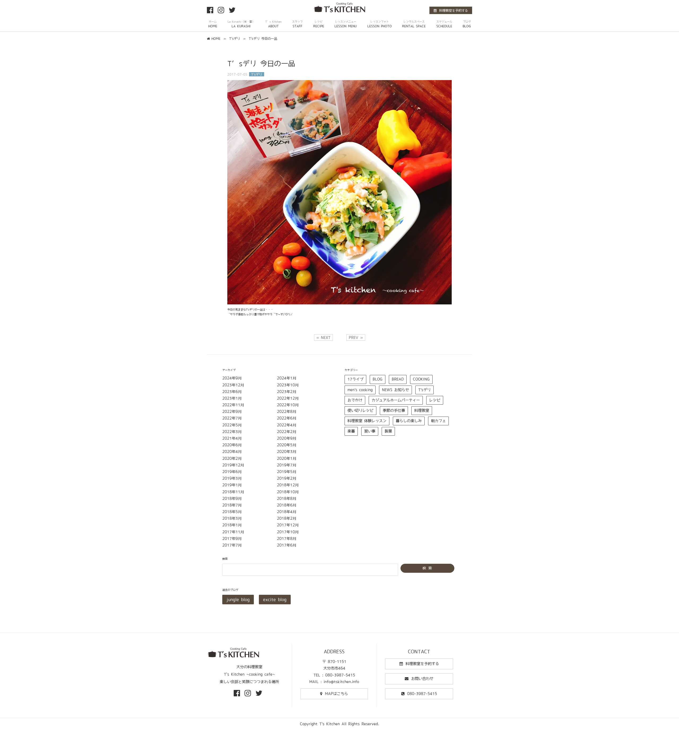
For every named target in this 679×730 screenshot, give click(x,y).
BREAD (398, 379)
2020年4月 (232, 451)
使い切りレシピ (360, 410)
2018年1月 (232, 525)
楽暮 (351, 431)
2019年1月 (232, 485)
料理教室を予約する (453, 10)
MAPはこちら (336, 694)
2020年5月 (286, 445)
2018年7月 (232, 505)
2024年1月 (286, 378)
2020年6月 (232, 445)
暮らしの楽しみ (409, 421)
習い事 (369, 431)
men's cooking (360, 390)
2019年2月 (286, 478)
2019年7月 (286, 465)
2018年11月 (233, 492)
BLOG (377, 379)
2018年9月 (232, 498)
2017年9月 (232, 538)
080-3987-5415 (422, 694)
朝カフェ (438, 421)
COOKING (421, 379)
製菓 (388, 431)
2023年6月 (232, 392)
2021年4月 (232, 438)
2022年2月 (286, 432)
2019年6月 (232, 472)
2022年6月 (286, 418)
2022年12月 (288, 398)
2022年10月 (288, 405)
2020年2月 (232, 458)
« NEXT (323, 337)
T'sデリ (424, 390)
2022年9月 (232, 411)
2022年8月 (286, 411)
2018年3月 (232, 518)
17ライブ (355, 379)
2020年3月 (286, 451)
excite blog (274, 599)
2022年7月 (232, 418)
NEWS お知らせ (395, 390)
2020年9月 (286, 438)
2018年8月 (286, 498)
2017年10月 (288, 532)
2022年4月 (286, 425)
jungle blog (238, 599)
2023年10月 (288, 385)
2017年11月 (233, 532)
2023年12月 (233, 385)
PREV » (356, 337)
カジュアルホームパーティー (396, 400)
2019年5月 (286, 472)
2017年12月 (288, 525)
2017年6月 (286, 545)
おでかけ (354, 400)
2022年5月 (232, 425)
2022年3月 (232, 432)
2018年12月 (288, 485)
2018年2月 (286, 518)
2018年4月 (286, 512)
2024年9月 (232, 378)
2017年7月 (232, 545)
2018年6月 (286, 505)
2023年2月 (286, 392)
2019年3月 (232, 478)
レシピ (434, 400)
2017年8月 (286, 538)
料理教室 (421, 410)
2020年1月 (286, 458)
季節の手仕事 (394, 410)
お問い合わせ (422, 678)
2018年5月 (232, 512)
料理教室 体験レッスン (366, 421)
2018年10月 (288, 492)
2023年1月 (232, 398)
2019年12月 (233, 465)
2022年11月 (233, 405)
